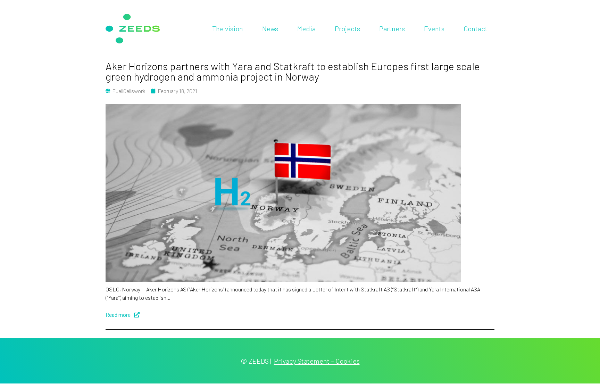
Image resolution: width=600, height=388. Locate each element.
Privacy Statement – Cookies (317, 361)
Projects (347, 28)
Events (434, 28)
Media (306, 28)
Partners (392, 28)
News (270, 28)
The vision (227, 28)
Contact (476, 28)
